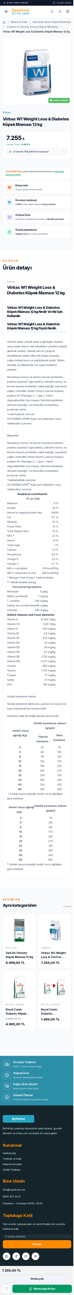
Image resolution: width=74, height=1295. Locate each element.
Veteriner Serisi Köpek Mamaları (22, 26)
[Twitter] (26, 1265)
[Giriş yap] (57, 11)
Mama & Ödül (19, 21)
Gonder (35, 1252)
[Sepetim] (65, 11)
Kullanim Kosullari (12, 1172)
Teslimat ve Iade (12, 1167)
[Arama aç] (49, 11)
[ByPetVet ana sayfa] (21, 11)
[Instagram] (6, 1265)
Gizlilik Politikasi (11, 1178)
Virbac (7, 118)
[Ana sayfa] (4, 22)
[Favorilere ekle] (6, 1289)
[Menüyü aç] (6, 11)
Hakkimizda (9, 1161)
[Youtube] (35, 1265)
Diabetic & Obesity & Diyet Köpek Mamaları (28, 31)
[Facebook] (16, 1265)
